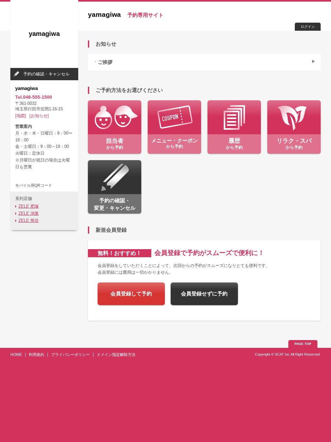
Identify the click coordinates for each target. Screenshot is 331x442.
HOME (16, 354)
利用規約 (36, 354)
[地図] (20, 115)
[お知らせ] (39, 115)
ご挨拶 (105, 62)
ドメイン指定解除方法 (116, 354)
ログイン (308, 26)
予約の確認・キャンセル (46, 74)
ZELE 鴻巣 (28, 213)
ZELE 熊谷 (28, 220)
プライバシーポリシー (70, 354)
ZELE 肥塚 (28, 206)
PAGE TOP (302, 344)
